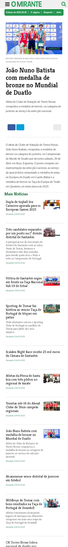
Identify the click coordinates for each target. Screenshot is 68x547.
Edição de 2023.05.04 (16, 12)
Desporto (48, 12)
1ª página (35, 12)
